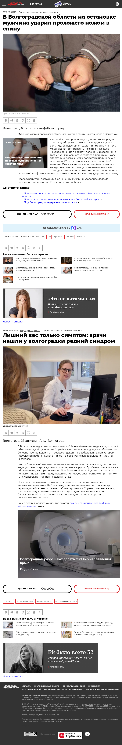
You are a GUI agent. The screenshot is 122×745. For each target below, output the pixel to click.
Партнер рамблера (47, 734)
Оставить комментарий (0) (97, 214)
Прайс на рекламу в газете (46, 686)
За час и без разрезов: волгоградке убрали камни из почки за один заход (94, 633)
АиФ (26, 426)
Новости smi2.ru (13, 321)
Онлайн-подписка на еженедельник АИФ (63, 690)
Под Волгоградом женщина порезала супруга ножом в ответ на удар (92, 269)
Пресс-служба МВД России (16, 113)
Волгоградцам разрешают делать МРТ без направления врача (65, 561)
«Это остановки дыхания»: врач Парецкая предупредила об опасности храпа (35, 624)
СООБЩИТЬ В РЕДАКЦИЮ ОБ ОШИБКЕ (102, 690)
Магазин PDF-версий (31, 690)
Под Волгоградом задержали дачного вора (51, 202)
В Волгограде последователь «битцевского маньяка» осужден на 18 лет (94, 259)
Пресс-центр (94, 686)
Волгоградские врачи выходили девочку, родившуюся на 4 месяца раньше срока (93, 624)
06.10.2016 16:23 (9, 12)
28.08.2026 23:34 (10, 330)
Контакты (26, 686)
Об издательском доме (74, 686)
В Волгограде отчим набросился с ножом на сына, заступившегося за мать (36, 259)
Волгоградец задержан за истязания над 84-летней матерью (62, 199)
